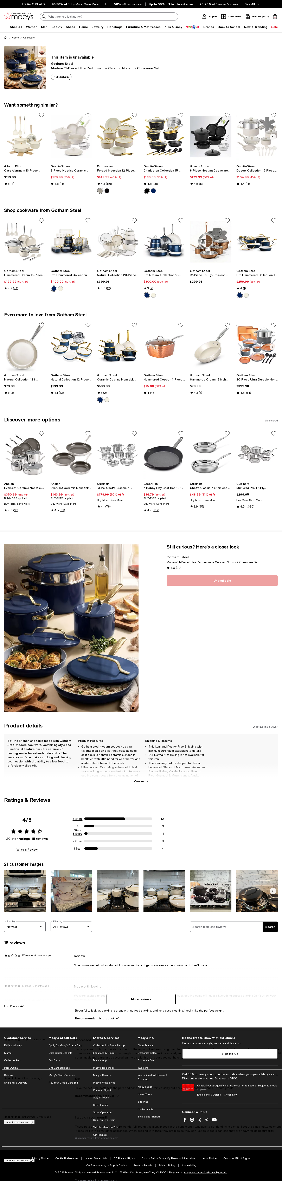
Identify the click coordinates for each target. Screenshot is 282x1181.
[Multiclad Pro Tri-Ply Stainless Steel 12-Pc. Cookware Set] (257, 454)
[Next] (273, 137)
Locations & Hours (103, 1052)
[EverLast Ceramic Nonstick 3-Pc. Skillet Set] (71, 454)
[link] (25, 175)
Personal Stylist (102, 1090)
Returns (8, 1075)
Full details (61, 76)
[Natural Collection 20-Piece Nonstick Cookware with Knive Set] (118, 241)
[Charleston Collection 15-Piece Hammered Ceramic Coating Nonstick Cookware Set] (164, 136)
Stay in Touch (101, 1097)
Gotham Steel (62, 63)
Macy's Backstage (104, 1067)
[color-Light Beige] (100, 190)
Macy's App (100, 1060)
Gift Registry (100, 1134)
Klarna (8, 1052)
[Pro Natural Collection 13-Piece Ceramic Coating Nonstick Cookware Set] (164, 241)
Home (15, 37)
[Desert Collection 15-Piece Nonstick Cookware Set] (257, 136)
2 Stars (78, 841)
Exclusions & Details (209, 1094)
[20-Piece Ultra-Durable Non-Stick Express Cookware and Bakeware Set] (257, 346)
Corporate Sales (147, 1052)
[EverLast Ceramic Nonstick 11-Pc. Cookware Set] (25, 454)
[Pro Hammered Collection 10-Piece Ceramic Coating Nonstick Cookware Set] (257, 241)
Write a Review (27, 849)
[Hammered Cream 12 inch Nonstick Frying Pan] (210, 346)
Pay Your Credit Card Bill (63, 1082)
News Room (145, 1094)
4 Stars (77, 826)
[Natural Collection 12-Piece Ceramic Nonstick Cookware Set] (71, 346)
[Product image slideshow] (71, 628)
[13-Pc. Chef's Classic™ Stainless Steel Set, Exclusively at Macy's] (118, 454)
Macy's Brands (102, 1075)
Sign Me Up (230, 1053)
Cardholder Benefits (60, 1052)
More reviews (141, 999)
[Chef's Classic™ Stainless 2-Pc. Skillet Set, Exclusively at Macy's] (210, 454)
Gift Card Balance (59, 1067)
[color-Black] (106, 190)
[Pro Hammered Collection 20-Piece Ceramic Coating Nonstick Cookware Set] (71, 241)
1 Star (78, 848)
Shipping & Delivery (15, 1082)
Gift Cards (54, 1060)
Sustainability (145, 1109)
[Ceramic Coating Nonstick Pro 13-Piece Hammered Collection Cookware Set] (118, 346)
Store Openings (102, 1112)
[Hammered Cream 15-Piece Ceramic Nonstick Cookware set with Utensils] (25, 241)
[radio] (100, 190)
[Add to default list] (41, 115)
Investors (143, 1067)
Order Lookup (12, 1060)
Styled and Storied (149, 1116)
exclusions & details (188, 750)
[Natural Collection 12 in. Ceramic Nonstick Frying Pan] (25, 346)
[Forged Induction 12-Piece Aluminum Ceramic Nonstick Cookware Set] (118, 136)
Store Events (100, 1105)
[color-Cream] (60, 288)
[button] (71, 628)
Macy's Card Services (62, 1075)
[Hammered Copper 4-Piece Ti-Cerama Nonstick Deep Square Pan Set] (164, 346)
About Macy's (145, 1045)
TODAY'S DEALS (33, 4)
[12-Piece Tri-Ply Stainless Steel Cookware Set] (210, 241)
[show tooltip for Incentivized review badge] (30, 1122)
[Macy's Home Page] (18, 16)
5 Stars (78, 818)
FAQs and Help (13, 1045)
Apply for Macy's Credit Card (65, 1045)
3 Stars (77, 833)
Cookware (29, 37)
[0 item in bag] (275, 16)
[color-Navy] (153, 190)
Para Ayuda (11, 1067)
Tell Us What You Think (106, 1127)
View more (141, 781)
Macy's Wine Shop (104, 1082)
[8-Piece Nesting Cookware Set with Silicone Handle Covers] (210, 136)
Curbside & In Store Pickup (109, 1045)
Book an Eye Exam (104, 1120)
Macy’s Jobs (145, 1086)
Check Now (230, 1094)
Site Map (143, 1101)
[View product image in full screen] (9, 706)
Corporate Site (146, 1060)
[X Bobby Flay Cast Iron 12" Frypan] (164, 454)
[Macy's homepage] (5, 37)
